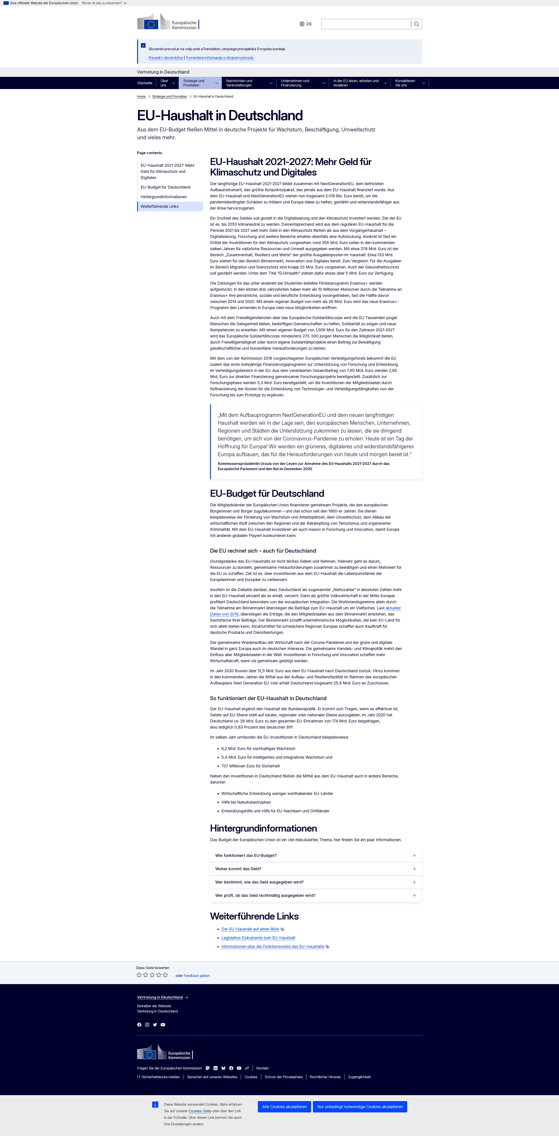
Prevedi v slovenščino (165, 57)
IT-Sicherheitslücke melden (158, 1077)
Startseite (144, 83)
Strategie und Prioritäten (193, 83)
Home (141, 96)
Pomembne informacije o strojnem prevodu (220, 57)
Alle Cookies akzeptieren (284, 1106)
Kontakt (262, 1068)
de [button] (309, 24)
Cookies (251, 1077)
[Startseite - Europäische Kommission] (172, 22)
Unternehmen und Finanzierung (295, 83)
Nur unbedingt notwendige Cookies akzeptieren (360, 1106)
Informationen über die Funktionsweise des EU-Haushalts (272, 946)
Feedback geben (197, 975)
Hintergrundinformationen (164, 196)
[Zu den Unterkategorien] (175, 83)
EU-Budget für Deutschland (165, 187)
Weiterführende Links (160, 206)
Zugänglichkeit (359, 1077)
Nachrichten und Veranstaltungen (239, 83)
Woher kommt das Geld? (238, 868)
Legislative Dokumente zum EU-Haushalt (258, 937)
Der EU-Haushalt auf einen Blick (250, 929)
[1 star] (139, 975)
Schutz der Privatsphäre (284, 1077)
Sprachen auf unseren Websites (212, 1077)
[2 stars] (142, 975)
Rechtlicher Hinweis (325, 1077)
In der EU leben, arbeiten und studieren (356, 83)
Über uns (164, 83)
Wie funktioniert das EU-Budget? (246, 855)
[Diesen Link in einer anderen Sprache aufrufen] (282, 929)
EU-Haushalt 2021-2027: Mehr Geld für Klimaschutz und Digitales (168, 171)
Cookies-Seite (200, 1111)
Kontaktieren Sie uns (405, 83)
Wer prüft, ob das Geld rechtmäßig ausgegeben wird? (265, 895)
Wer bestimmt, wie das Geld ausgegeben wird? (259, 882)
